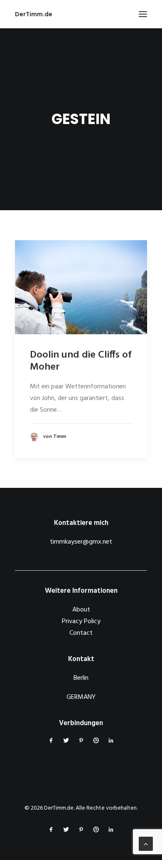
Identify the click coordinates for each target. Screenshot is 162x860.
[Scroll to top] (146, 843)
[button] (143, 14)
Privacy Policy (81, 621)
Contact (81, 633)
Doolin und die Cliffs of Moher (80, 361)
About (81, 609)
